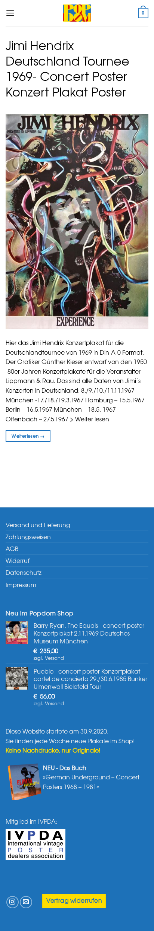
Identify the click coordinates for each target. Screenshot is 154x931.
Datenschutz (23, 572)
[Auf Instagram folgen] (12, 902)
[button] (10, 13)
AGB (12, 548)
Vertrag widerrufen (74, 900)
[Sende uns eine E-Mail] (26, 902)
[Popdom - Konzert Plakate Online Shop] (77, 13)
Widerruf (18, 560)
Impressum (21, 584)
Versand (54, 657)
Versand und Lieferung (38, 524)
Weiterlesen (28, 436)
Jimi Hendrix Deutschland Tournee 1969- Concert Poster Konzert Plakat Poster (67, 68)
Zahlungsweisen (28, 536)
